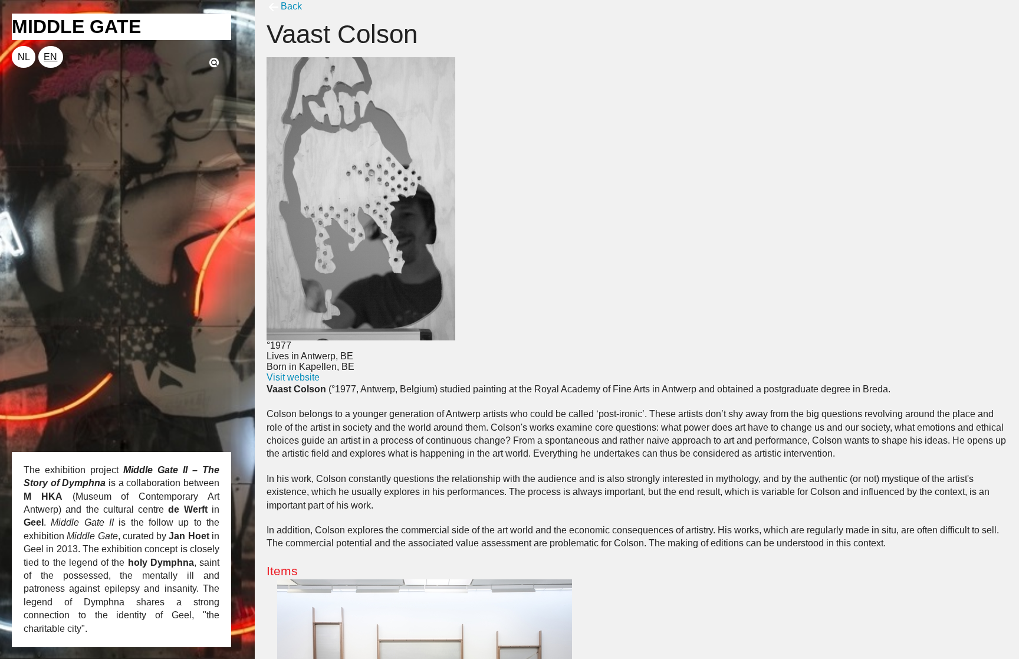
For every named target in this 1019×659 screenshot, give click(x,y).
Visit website (293, 377)
